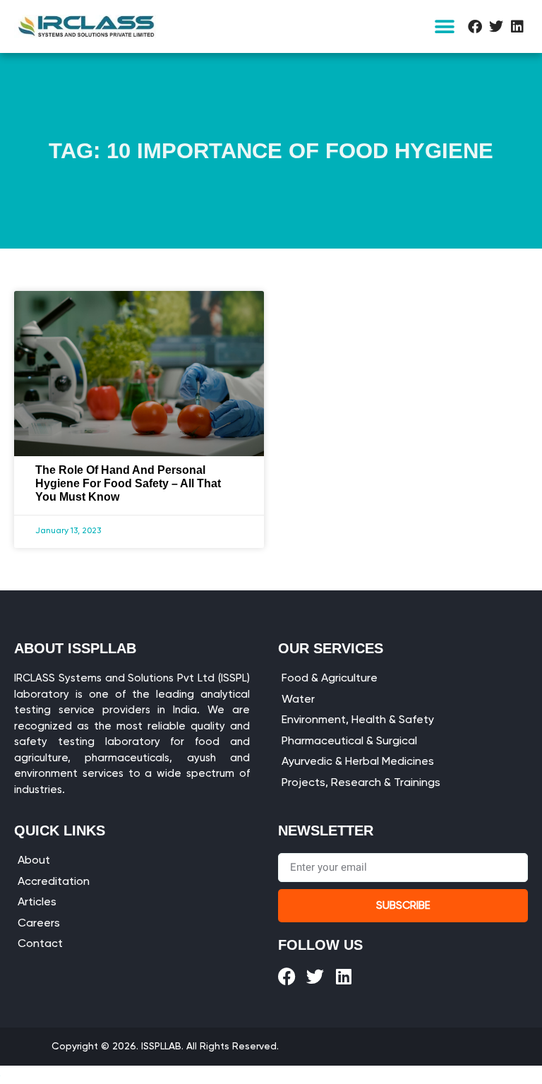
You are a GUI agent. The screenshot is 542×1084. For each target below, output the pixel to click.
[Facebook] (475, 27)
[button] (445, 26)
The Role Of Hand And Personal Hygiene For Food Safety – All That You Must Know (128, 483)
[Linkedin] (517, 27)
